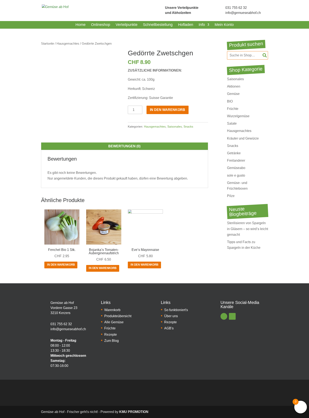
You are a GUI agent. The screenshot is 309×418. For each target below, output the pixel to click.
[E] (44, 308)
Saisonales (174, 126)
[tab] (124, 146)
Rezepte (110, 334)
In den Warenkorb (167, 110)
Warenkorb (112, 310)
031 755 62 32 (236, 7)
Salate (232, 123)
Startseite (47, 43)
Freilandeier (236, 160)
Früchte (232, 108)
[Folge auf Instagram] (232, 316)
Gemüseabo (236, 168)
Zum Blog (111, 340)
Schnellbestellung (158, 25)
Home (80, 25)
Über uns (171, 316)
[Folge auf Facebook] (224, 316)
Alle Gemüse (114, 322)
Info (202, 25)
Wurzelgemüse (238, 116)
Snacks (188, 126)
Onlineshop (100, 25)
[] (158, 10)
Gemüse (233, 94)
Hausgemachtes (68, 43)
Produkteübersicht (117, 316)
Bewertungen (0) (124, 146)
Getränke (234, 153)
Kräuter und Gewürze (243, 138)
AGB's (169, 328)
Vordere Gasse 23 (63, 308)
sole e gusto (236, 175)
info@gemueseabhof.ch (243, 13)
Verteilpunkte (126, 25)
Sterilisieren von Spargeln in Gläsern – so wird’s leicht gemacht (247, 228)
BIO (230, 101)
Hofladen (185, 25)
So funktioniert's (176, 310)
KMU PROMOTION (133, 412)
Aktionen (233, 86)
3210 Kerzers (60, 313)
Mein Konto (224, 25)
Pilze (231, 196)
